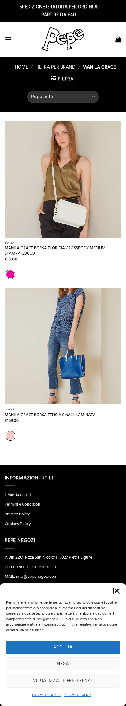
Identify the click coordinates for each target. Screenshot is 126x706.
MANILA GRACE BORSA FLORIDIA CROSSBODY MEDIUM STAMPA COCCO (55, 250)
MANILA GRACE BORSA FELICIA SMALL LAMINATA (50, 415)
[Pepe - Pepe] (63, 39)
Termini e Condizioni (23, 504)
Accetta (62, 647)
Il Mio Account (18, 495)
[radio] (10, 274)
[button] (117, 591)
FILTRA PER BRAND (55, 67)
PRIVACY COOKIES (46, 694)
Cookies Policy (18, 524)
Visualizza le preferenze (63, 680)
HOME (19, 67)
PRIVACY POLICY (77, 694)
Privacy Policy (17, 514)
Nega (63, 664)
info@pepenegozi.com (36, 577)
